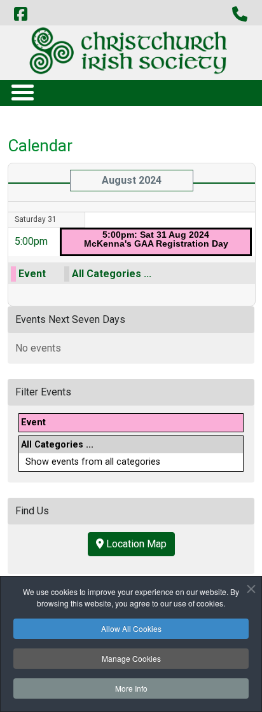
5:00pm (31, 241)
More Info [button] (131, 688)
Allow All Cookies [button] (131, 628)
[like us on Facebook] (20, 15)
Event (32, 274)
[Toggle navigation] (22, 92)
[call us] (239, 15)
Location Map (135, 544)
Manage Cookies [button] (131, 658)
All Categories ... (111, 274)
